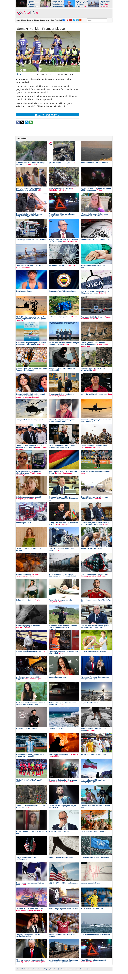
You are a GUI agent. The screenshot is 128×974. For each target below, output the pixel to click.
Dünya (36, 20)
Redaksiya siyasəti (85, 969)
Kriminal (30, 20)
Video (26, 969)
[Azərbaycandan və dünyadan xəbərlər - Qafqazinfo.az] (28, 13)
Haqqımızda (71, 969)
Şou (52, 20)
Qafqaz (42, 20)
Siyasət (23, 20)
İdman (48, 20)
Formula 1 (58, 20)
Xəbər (18, 20)
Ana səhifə (20, 969)
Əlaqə (77, 969)
